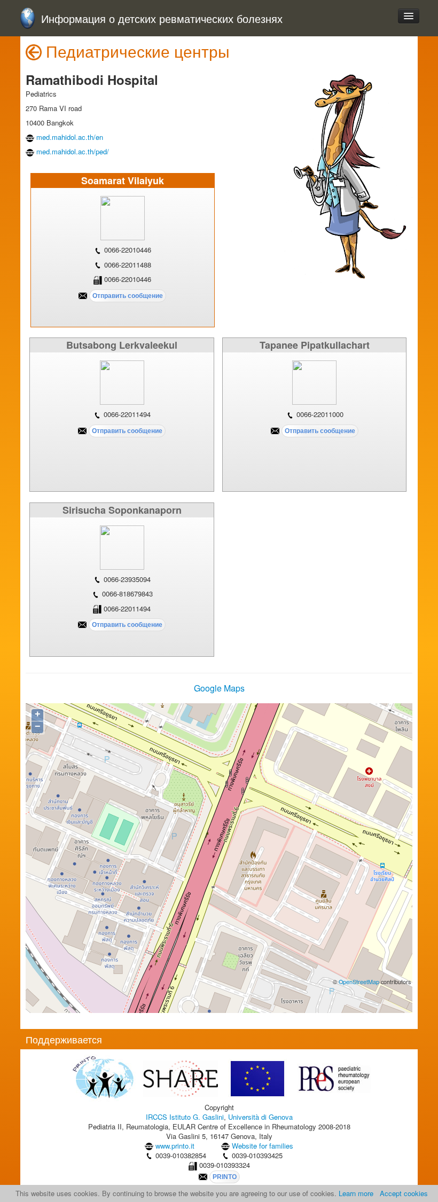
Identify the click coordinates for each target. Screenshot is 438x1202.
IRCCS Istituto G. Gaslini (185, 1117)
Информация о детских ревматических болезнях (162, 19)
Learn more (356, 1193)
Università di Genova (260, 1117)
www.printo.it (174, 1146)
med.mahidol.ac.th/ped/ (72, 151)
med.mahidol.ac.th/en (69, 137)
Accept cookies (404, 1193)
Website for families (262, 1146)
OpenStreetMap (359, 982)
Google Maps (219, 688)
